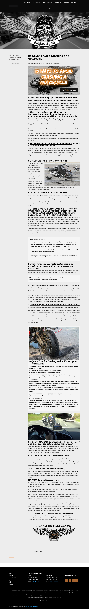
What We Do (27, 2)
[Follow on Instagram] (70, 580)
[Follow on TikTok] (76, 580)
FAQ (10, 582)
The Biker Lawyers (55, 63)
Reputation (11, 581)
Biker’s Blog (73, 2)
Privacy (31, 606)
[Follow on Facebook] (66, 580)
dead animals (52, 461)
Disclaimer (35, 606)
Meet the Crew (58, 2)
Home (10, 573)
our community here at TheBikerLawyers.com (61, 109)
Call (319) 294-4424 (49, 8)
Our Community (13, 579)
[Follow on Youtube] (73, 580)
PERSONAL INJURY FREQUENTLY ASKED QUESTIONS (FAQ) (15, 57)
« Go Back (11, 557)
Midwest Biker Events (47, 2)
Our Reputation (36, 2)
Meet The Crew (12, 577)
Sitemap (27, 606)
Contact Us (66, 2)
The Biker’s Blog (15, 63)
